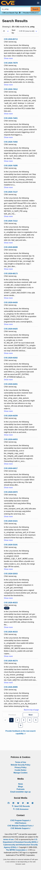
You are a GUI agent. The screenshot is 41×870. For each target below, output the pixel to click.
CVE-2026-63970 (11, 492)
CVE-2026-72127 (11, 192)
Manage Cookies (20, 773)
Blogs (20, 787)
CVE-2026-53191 (11, 545)
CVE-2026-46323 (11, 603)
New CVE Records (22, 806)
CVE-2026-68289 (11, 247)
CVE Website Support (20, 828)
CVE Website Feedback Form (20, 826)
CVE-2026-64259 (11, 416)
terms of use (8, 839)
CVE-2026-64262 (11, 358)
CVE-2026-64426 (11, 302)
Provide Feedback (30, 13)
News (20, 784)
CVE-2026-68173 (11, 273)
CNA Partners (20, 823)
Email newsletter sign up (20, 792)
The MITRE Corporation (16, 850)
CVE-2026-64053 (11, 439)
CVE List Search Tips (10, 13)
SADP (7, 608)
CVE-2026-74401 (11, 118)
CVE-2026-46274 (11, 661)
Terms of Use (20, 762)
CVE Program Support (19, 820)
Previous (12, 715)
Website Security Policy (20, 765)
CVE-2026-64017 (11, 468)
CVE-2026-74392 (11, 142)
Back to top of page (31, 710)
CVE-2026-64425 (11, 329)
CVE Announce (21, 809)
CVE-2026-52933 (11, 574)
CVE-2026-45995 (11, 687)
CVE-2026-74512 (11, 89)
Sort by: (13, 31)
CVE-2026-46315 (11, 632)
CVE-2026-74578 (11, 63)
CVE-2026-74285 (11, 166)
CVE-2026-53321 (11, 521)
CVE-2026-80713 (11, 39)
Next (30, 715)
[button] (38, 3)
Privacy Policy (20, 767)
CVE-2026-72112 (10, 221)
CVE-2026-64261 (11, 384)
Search (35, 9)
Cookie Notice (20, 770)
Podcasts (20, 789)
